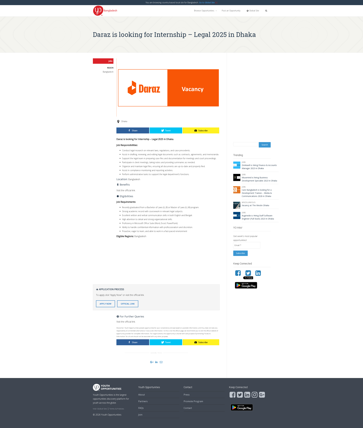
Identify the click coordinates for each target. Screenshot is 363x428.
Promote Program (193, 401)
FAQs (141, 408)
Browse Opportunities (204, 10)
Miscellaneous (248, 202)
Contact (188, 408)
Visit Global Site (100, 408)
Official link (128, 303)
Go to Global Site (207, 2)
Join (140, 414)
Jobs (110, 61)
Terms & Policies (116, 408)
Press (187, 394)
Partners (143, 401)
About (141, 394)
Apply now (105, 303)
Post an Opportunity (231, 10)
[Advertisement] (168, 260)
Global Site (254, 10)
